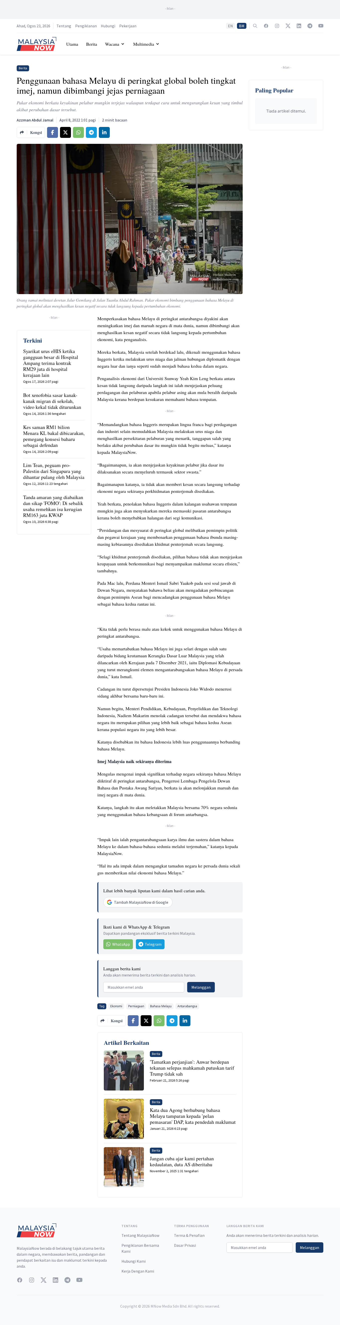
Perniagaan (136, 1006)
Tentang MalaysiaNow (140, 1235)
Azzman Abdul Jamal (35, 119)
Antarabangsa (187, 1006)
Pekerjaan (127, 25)
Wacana (112, 44)
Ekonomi (116, 1006)
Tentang (64, 25)
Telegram (153, 944)
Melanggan (201, 987)
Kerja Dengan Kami (137, 1271)
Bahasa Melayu (160, 1006)
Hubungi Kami (133, 1261)
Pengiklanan (86, 25)
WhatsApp (121, 944)
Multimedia (143, 44)
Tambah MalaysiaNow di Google (141, 902)
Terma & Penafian (189, 1235)
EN (230, 25)
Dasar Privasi (185, 1245)
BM (241, 25)
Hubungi (108, 25)
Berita (91, 44)
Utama (72, 44)
